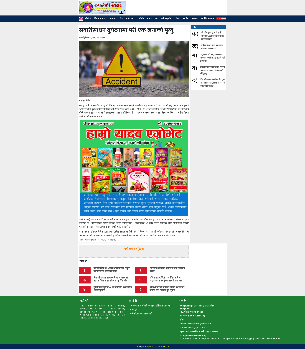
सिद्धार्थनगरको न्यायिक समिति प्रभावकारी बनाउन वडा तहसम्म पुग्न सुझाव (167, 288)
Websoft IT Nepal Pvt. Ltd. (158, 346)
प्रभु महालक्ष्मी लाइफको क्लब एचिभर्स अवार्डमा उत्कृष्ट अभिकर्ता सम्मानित (212, 58)
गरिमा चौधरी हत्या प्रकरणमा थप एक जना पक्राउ (212, 47)
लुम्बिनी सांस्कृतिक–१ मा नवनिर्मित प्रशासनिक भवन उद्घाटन (113, 288)
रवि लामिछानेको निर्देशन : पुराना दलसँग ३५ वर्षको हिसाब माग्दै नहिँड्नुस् (212, 70)
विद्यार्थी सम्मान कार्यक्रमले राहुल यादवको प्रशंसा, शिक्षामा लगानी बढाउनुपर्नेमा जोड (212, 83)
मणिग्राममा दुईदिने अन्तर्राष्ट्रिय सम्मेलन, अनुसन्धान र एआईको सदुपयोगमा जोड (166, 279)
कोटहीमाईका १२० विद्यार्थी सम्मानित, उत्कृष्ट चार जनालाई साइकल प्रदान (212, 36)
